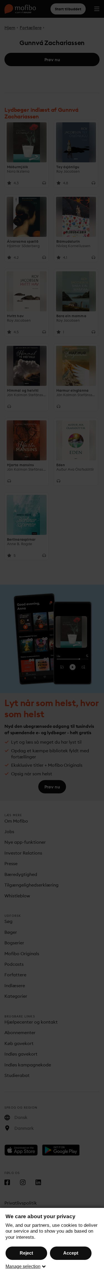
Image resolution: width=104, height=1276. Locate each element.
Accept (70, 1253)
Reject (26, 1253)
